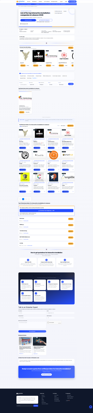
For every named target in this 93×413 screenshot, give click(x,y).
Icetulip (72, 62)
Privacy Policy (44, 402)
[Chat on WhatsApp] (90, 406)
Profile (28, 65)
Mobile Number (49, 315)
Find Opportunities (54, 1)
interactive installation (24, 6)
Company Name (20, 315)
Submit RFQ (71, 125)
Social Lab (35, 163)
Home (19, 6)
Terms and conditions (45, 403)
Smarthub (64, 163)
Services (28, 1)
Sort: (59, 125)
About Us (43, 395)
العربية (67, 400)
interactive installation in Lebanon (32, 6)
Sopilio (63, 185)
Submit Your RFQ (29, 20)
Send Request (32, 331)
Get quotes (71, 47)
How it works (56, 395)
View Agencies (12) (24, 23)
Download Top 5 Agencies (45, 20)
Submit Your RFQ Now (47, 374)
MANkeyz (34, 62)
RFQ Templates (56, 399)
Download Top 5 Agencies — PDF (47, 210)
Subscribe (35, 405)
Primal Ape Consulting (23, 185)
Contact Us (43, 396)
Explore (55, 396)
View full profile (25, 220)
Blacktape (22, 62)
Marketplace (34, 1)
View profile (27, 112)
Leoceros (49, 185)
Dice (49, 163)
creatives (35, 185)
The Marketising (49, 62)
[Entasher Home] (20, 1)
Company (40, 1)
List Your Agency (47, 1)
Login (66, 1)
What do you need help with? (22, 320)
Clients (43, 399)
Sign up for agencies (70, 396)
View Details (23, 147)
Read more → (21, 353)
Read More (34, 78)
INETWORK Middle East (63, 62)
